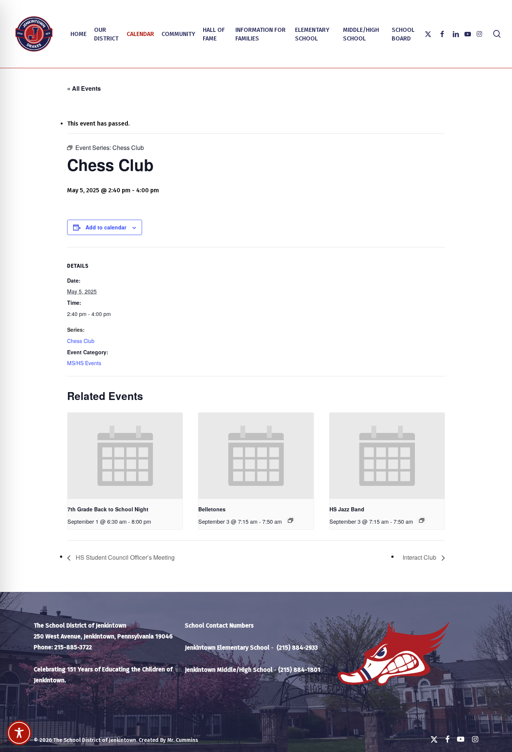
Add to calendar (105, 227)
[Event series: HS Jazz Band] (421, 520)
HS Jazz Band (346, 509)
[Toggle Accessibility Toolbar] (19, 733)
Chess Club (80, 341)
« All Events (84, 88)
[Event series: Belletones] (290, 520)
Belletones (212, 509)
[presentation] (125, 456)
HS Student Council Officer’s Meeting (124, 557)
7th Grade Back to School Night (107, 509)
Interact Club (420, 557)
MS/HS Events (84, 363)
